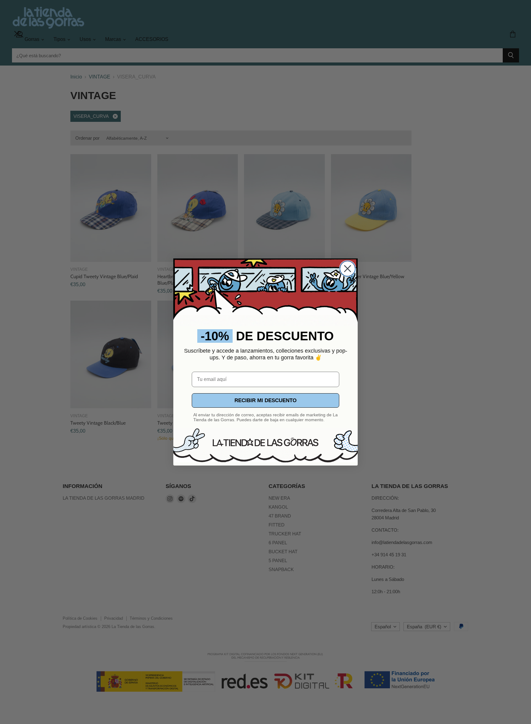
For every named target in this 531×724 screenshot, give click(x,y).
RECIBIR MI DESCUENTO (265, 400)
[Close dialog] (347, 268)
